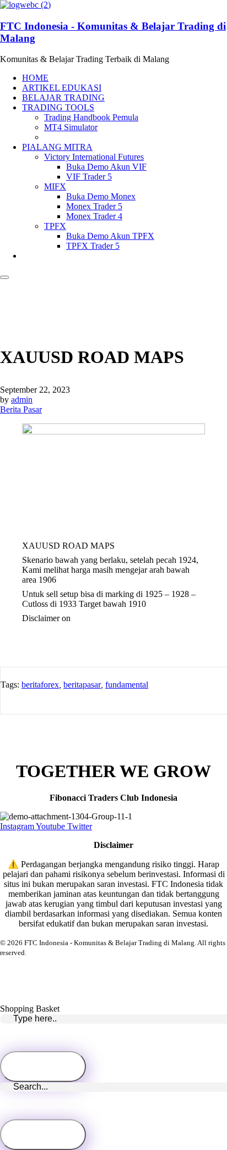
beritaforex (40, 684)
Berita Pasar (21, 409)
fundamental (126, 684)
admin (22, 399)
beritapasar (82, 684)
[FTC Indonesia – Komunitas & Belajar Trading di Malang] (25, 4)
